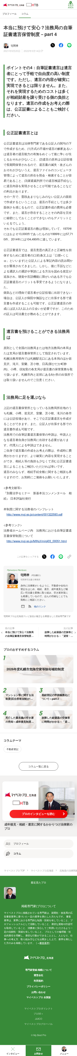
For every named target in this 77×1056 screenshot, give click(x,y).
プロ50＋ (38, 1013)
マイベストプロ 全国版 (38, 997)
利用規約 (38, 980)
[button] (40, 606)
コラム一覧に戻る (38, 766)
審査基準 (44, 942)
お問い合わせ (38, 992)
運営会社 (38, 975)
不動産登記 (12, 749)
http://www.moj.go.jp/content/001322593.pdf (34, 514)
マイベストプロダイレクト (38, 1008)
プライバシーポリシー (38, 986)
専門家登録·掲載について (38, 970)
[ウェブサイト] (23, 606)
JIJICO (38, 1018)
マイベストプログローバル (38, 1023)
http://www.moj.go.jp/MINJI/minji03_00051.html (37, 541)
